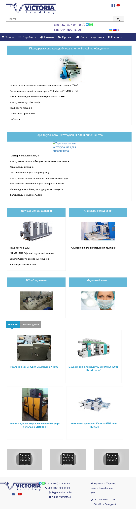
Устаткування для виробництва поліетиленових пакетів (39, 161)
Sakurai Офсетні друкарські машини (29, 258)
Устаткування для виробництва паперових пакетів (37, 183)
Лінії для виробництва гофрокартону (29, 172)
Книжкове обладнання (98, 210)
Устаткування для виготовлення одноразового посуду (39, 178)
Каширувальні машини (22, 166)
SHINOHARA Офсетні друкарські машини (32, 253)
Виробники (29, 37)
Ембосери (15, 119)
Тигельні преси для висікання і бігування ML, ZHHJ (37, 96)
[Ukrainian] (110, 30)
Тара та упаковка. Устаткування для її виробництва (69, 135)
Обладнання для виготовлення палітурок (93, 247)
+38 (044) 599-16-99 (67, 29)
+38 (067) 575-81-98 (67, 24)
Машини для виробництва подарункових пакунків (36, 189)
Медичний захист (98, 280)
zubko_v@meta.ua (61, 496)
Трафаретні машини (21, 107)
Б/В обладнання (36, 280)
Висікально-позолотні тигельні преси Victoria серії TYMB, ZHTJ (44, 91)
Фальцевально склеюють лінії (26, 194)
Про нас (67, 37)
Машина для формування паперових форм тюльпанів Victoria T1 (35, 425)
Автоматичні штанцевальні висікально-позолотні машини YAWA (44, 85)
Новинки (13, 324)
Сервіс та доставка (92, 37)
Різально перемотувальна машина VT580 (34, 366)
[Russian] (114, 30)
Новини (49, 37)
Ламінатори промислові (22, 113)
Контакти (116, 37)
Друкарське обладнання (36, 210)
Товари (9, 37)
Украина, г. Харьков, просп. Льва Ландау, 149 (103, 488)
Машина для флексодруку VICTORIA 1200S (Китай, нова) (93, 368)
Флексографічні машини (23, 264)
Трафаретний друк (20, 247)
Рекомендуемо (31, 324)
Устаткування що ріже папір (25, 102)
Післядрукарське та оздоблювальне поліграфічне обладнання (69, 48)
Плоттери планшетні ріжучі (24, 155)
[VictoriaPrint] (20, 486)
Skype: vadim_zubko (62, 492)
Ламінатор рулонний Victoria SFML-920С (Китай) (94, 425)
